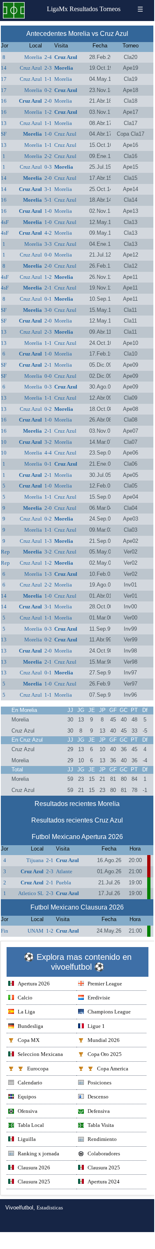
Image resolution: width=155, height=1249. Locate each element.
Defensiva (99, 1111)
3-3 (48, 244)
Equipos (27, 1096)
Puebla (63, 882)
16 (4, 101)
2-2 (48, 156)
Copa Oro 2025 (105, 1054)
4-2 (48, 233)
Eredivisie (99, 997)
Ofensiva (27, 1111)
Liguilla (27, 1139)
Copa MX (28, 1040)
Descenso (98, 1096)
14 (4, 68)
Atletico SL (31, 893)
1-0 (48, 134)
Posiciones (99, 1082)
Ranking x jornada (38, 1153)
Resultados (83, 8)
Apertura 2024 (104, 1181)
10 (4, 442)
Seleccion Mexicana (40, 1054)
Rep (5, 552)
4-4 (48, 453)
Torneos (109, 8)
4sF (5, 222)
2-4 (48, 57)
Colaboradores (104, 1153)
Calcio (25, 997)
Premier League (105, 983)
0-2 (48, 90)
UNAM (36, 931)
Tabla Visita (101, 1125)
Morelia (33, 57)
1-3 (48, 541)
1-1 (48, 79)
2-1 (48, 288)
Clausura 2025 (104, 1167)
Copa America (112, 1068)
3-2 (48, 442)
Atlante (64, 871)
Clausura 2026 (34, 1167)
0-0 (48, 255)
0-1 (48, 299)
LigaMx (57, 8)
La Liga (26, 1012)
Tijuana (35, 860)
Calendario (30, 1082)
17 (4, 79)
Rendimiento (102, 1139)
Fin (4, 931)
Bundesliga (30, 1026)
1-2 (48, 112)
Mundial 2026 (104, 1040)
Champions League (109, 1012)
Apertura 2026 (34, 983)
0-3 (48, 167)
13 (4, 123)
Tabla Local (31, 1125)
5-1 (48, 200)
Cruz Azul (65, 57)
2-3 (48, 68)
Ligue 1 (96, 1026)
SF (4, 134)
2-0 (48, 101)
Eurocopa (38, 1068)
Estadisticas (50, 1207)
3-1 (48, 189)
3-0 (48, 310)
